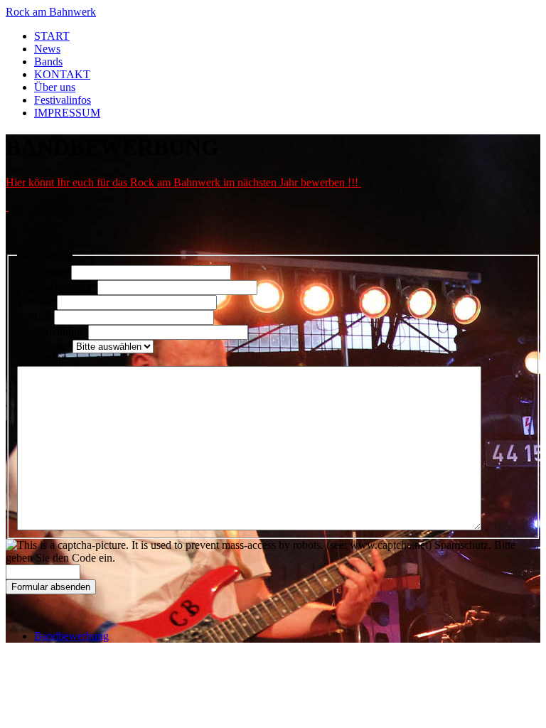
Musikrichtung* (52, 332)
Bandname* (44, 272)
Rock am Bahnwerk (51, 12)
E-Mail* (35, 317)
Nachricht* (42, 359)
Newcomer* (45, 346)
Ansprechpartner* (57, 287)
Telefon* (37, 302)
